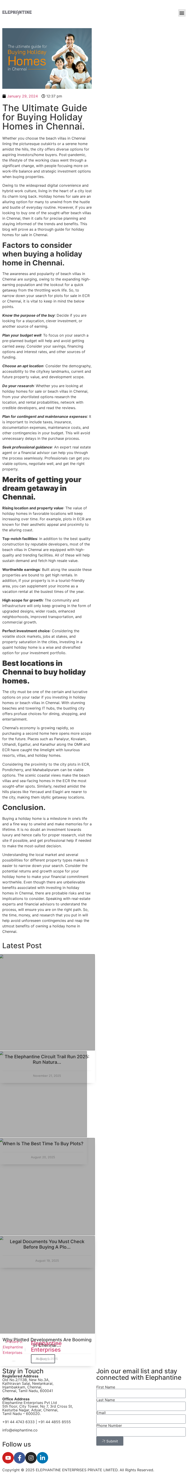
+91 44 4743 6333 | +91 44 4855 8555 (37, 1422)
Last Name (105, 1400)
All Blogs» (43, 1359)
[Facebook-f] (19, 1457)
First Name (105, 1387)
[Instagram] (31, 1457)
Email (101, 1413)
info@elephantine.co (20, 1430)
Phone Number (109, 1425)
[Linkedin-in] (42, 1457)
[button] (182, 13)
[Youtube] (8, 1457)
